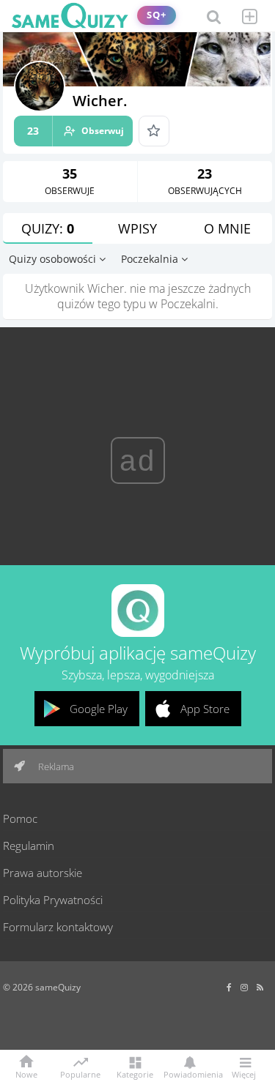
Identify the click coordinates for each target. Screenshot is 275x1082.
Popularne (80, 1073)
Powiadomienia (190, 1073)
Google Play (99, 708)
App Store (205, 708)
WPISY (137, 228)
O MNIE (227, 228)
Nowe (26, 1073)
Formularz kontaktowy (58, 926)
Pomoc (20, 818)
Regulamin (28, 845)
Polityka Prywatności (53, 899)
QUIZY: (47, 228)
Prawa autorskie (42, 872)
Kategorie (135, 1073)
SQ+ (156, 15)
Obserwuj (75, 131)
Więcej (244, 1073)
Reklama (55, 766)
